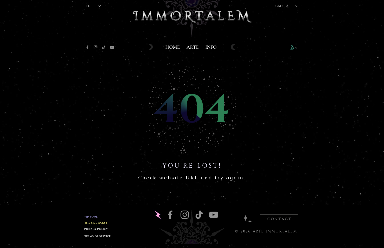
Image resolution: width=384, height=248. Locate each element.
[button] (286, 6)
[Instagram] (95, 47)
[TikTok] (103, 47)
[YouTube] (112, 47)
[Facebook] (87, 47)
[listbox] (286, 6)
